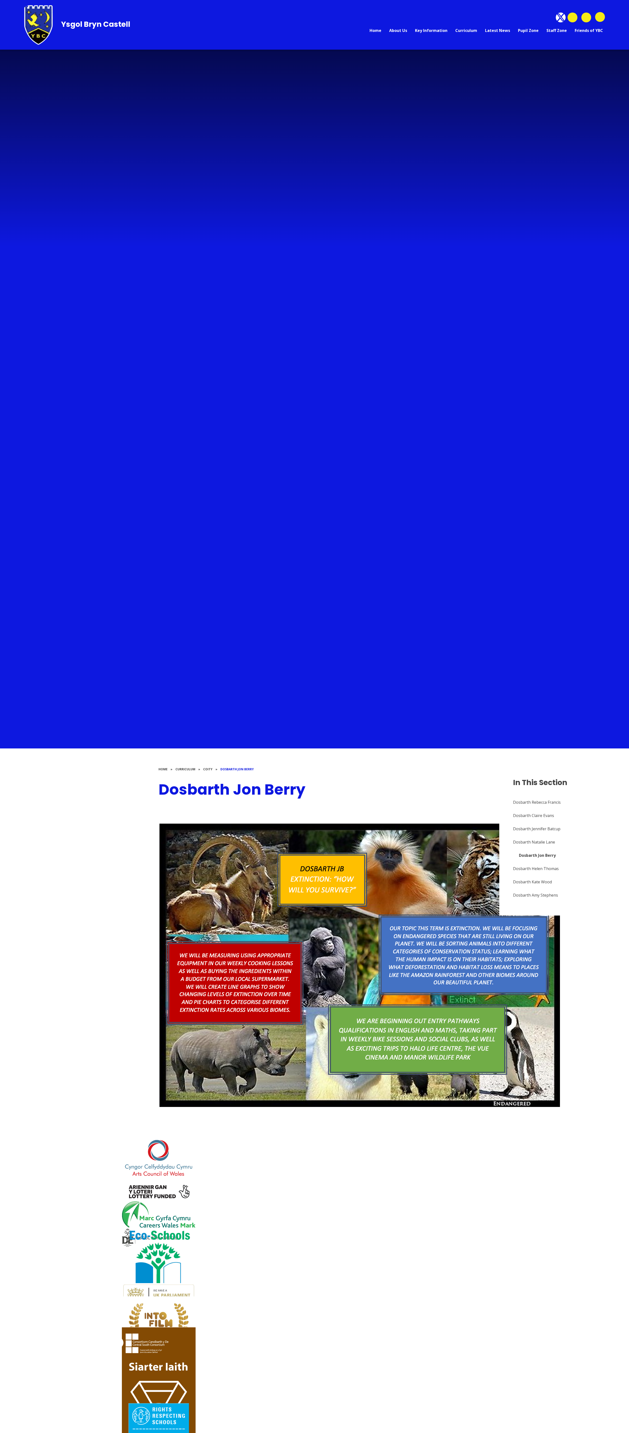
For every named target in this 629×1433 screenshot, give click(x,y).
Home (163, 769)
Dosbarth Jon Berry (237, 769)
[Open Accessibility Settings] (586, 17)
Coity (208, 769)
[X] (561, 17)
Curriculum (185, 769)
